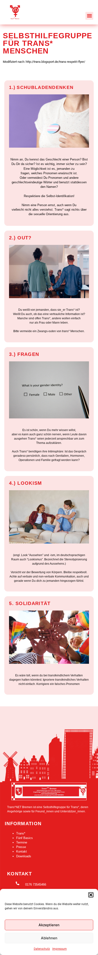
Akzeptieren (49, 925)
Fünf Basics (24, 838)
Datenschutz (42, 948)
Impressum (59, 948)
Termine (21, 842)
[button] (90, 894)
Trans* (20, 833)
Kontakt (21, 851)
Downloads (23, 856)
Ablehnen (49, 938)
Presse (21, 847)
